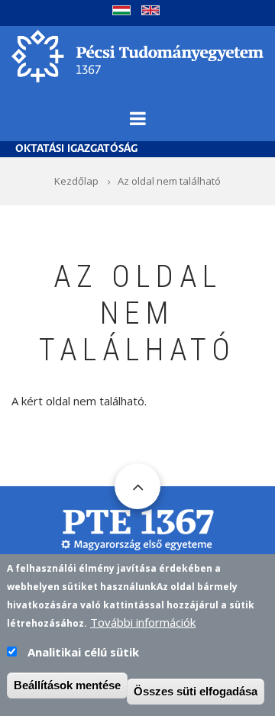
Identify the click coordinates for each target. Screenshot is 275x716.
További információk (143, 622)
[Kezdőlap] (137, 54)
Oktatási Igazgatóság (76, 149)
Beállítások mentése (67, 685)
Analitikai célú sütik (83, 652)
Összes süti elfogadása (195, 691)
